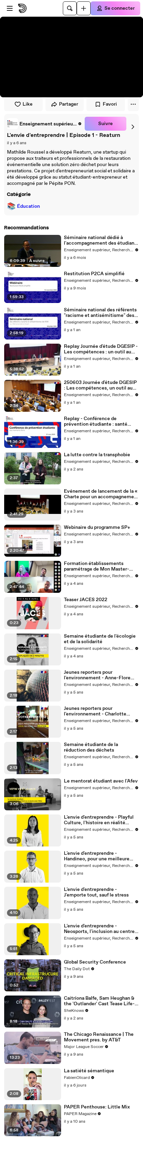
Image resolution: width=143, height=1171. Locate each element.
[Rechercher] (70, 8)
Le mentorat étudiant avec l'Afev (101, 781)
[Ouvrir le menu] (9, 8)
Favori (110, 104)
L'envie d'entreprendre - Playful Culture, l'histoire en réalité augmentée (99, 820)
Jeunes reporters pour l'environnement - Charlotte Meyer (95, 711)
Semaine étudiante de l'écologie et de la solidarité (100, 639)
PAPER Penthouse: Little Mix (97, 1107)
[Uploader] (84, 8)
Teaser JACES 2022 (85, 600)
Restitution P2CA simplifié (94, 274)
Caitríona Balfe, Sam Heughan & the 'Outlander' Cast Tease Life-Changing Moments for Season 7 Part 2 (100, 1001)
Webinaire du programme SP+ (97, 527)
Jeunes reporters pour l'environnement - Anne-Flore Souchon (97, 675)
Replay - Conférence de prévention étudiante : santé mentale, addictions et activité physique (98, 421)
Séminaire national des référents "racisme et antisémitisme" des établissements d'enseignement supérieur (100, 312)
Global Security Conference (95, 962)
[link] (44, 123)
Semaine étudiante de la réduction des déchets (91, 747)
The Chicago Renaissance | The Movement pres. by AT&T (99, 1037)
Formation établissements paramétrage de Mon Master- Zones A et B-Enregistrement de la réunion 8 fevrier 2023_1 (100, 566)
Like (28, 104)
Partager (68, 104)
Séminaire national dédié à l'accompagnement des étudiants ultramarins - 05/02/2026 (101, 240)
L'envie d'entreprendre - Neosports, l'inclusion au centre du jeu (99, 928)
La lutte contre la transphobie (97, 455)
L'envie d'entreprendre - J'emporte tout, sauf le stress (96, 892)
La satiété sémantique (89, 1071)
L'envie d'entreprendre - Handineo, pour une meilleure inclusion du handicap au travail (99, 856)
